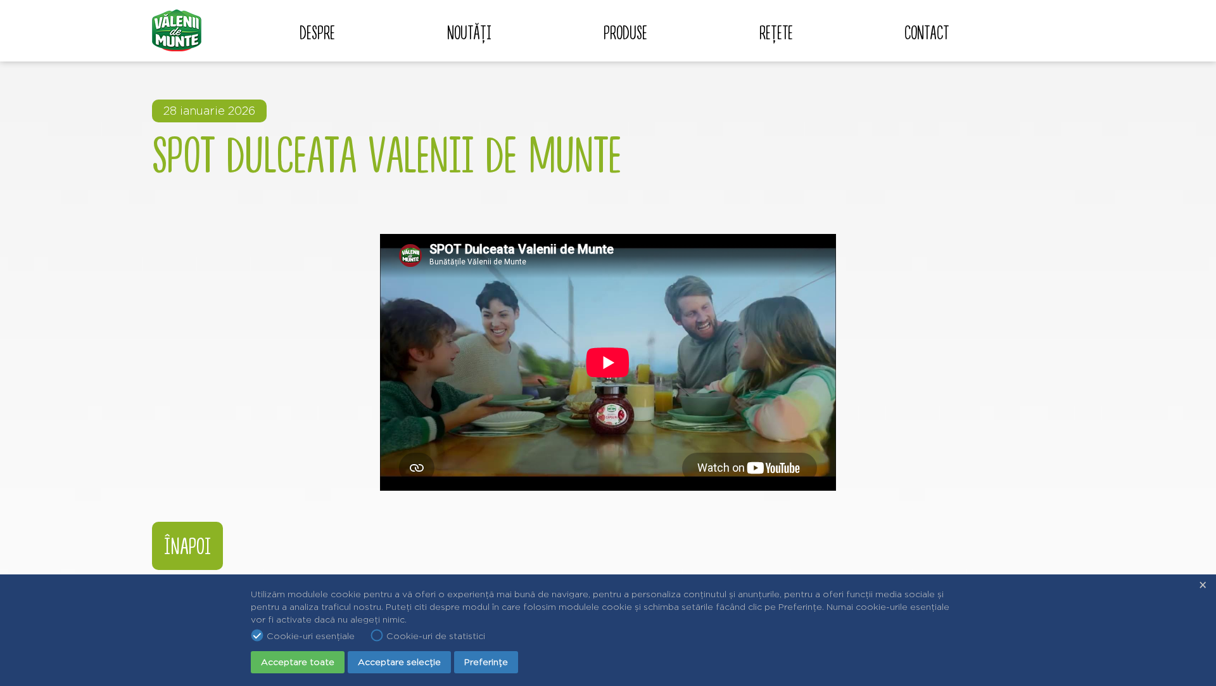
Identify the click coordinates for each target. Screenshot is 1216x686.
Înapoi (187, 547)
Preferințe (486, 662)
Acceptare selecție (399, 662)
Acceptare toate (297, 662)
